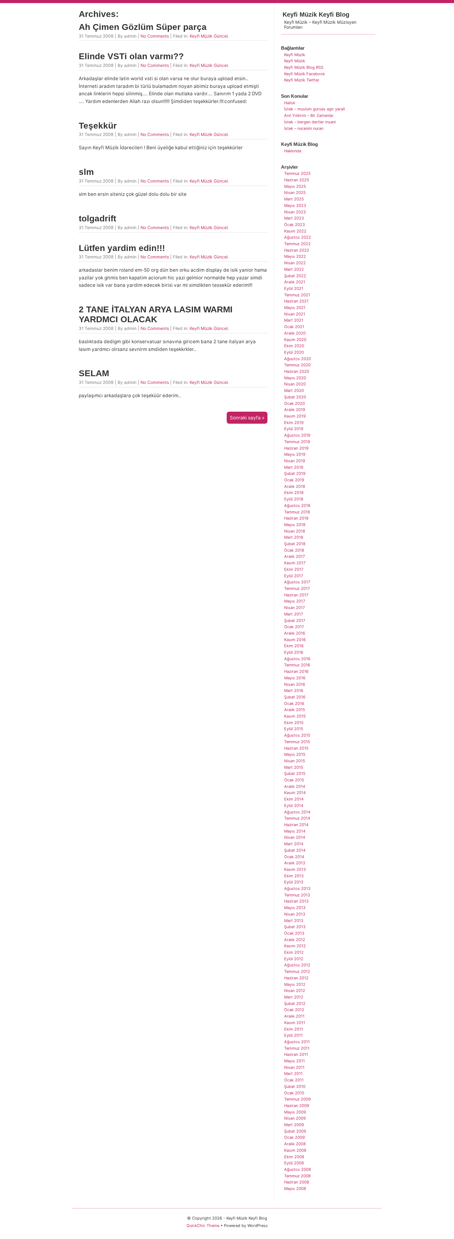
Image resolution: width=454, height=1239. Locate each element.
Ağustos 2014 (297, 812)
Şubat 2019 (294, 473)
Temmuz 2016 (297, 665)
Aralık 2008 (295, 1144)
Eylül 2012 (293, 959)
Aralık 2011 (294, 1016)
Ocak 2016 (294, 703)
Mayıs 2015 (294, 754)
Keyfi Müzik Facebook (304, 74)
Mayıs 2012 (294, 984)
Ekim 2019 (294, 422)
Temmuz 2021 (297, 295)
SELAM (94, 373)
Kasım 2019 (295, 416)
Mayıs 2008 (295, 1188)
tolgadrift (97, 218)
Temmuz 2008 (297, 1176)
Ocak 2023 (294, 224)
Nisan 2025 (295, 192)
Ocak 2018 (294, 550)
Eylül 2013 (293, 882)
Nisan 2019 (294, 461)
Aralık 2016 (294, 633)
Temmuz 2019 (297, 441)
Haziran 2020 (296, 371)
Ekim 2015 (294, 722)
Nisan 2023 (295, 212)
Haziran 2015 (296, 748)
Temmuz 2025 (297, 173)
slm (86, 172)
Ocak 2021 (294, 326)
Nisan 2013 (294, 914)
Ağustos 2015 (297, 735)
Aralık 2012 (294, 939)
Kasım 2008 (295, 1150)
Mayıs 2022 (295, 256)
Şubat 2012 (294, 1003)
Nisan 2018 (294, 531)
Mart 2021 (293, 320)
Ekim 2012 (294, 952)
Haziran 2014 (296, 824)
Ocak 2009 (294, 1137)
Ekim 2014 (294, 799)
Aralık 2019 (294, 409)
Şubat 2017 (294, 620)
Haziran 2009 (296, 1105)
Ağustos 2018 (297, 505)
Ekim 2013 (294, 876)
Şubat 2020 (295, 397)
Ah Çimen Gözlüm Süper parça (143, 27)
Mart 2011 (293, 1073)
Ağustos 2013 (297, 888)
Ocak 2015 (294, 780)
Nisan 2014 (294, 837)
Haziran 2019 (296, 448)
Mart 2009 (294, 1124)
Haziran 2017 (296, 595)
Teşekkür (98, 125)
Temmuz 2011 (296, 1048)
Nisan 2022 (295, 263)
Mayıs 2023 (295, 205)
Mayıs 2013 (294, 907)
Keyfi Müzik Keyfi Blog (316, 14)
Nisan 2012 (294, 990)
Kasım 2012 (295, 946)
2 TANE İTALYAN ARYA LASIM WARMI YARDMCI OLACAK (156, 314)
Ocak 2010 (294, 1093)
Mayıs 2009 (295, 1112)
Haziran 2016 (296, 671)
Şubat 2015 (294, 773)
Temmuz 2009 (297, 1099)
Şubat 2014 (294, 850)
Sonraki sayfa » (247, 418)
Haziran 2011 (296, 1054)
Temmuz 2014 (297, 818)
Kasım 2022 (295, 231)
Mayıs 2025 (295, 186)
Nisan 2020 (295, 384)
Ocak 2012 (294, 1009)
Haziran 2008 (296, 1182)
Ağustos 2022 (297, 237)
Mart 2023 (294, 218)
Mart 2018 (293, 537)
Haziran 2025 (296, 180)
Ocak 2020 (294, 403)
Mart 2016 (293, 690)
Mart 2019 (293, 467)
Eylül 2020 (294, 352)
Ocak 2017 (294, 626)
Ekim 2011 (293, 1029)
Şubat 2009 (295, 1131)
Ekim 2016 (294, 646)
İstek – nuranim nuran (303, 128)
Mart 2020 (294, 390)
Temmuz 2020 (297, 365)
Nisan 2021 (294, 314)
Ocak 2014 (294, 856)
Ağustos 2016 (297, 659)
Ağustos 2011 (297, 1041)
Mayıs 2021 (294, 307)
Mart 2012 (293, 997)
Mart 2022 (294, 269)
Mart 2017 (293, 614)
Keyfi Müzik (294, 54)
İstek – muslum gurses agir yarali (314, 109)
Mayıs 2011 (294, 1061)
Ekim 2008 (294, 1157)
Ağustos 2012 (297, 965)
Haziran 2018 (296, 518)
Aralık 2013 (294, 863)
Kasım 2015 (295, 716)
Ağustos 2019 (297, 435)
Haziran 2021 (296, 301)
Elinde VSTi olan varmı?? (131, 56)
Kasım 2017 (294, 563)
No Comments (155, 36)
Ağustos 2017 (297, 582)
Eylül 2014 (293, 805)
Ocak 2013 (294, 933)
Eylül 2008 (294, 1163)
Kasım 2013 (295, 869)
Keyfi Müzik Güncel (209, 36)
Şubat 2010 (294, 1086)
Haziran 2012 (296, 978)
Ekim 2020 (294, 346)
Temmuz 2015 (297, 741)
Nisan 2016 (294, 684)
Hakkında (292, 151)
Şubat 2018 (294, 543)
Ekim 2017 (293, 569)
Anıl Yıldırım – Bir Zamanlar (309, 115)
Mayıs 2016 (294, 678)
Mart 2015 (293, 767)
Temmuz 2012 (297, 971)
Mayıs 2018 (294, 524)
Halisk (289, 103)
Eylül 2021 (293, 288)
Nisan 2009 (295, 1118)
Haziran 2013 (296, 901)
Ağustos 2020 (297, 358)
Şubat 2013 (294, 926)
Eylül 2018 (293, 499)
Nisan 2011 (294, 1067)
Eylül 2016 (293, 652)
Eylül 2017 (293, 576)
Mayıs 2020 (295, 378)
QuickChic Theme (203, 1225)
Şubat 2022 (295, 276)
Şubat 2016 (294, 697)
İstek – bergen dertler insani (310, 122)
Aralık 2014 (294, 786)
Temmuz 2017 (297, 588)
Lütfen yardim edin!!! (122, 248)
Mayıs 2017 (294, 601)
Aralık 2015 (294, 709)
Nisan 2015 (294, 761)
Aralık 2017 (294, 556)
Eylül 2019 (293, 428)
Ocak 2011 (294, 1080)
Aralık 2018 (294, 486)
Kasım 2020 (295, 339)
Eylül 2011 (293, 1035)
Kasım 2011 (294, 1022)
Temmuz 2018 (297, 512)
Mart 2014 (293, 844)
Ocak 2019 (294, 480)
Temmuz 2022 (297, 243)
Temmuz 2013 (297, 895)
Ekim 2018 (294, 492)
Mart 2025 (294, 199)
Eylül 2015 (293, 729)
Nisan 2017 (294, 607)
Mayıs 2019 (294, 454)
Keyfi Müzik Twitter (301, 80)
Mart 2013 (293, 920)
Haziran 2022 (296, 250)
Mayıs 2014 (294, 831)
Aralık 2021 (294, 282)
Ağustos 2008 (297, 1169)
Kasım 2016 (295, 639)
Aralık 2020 (295, 333)
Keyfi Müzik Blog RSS (303, 67)
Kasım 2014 (295, 792)
